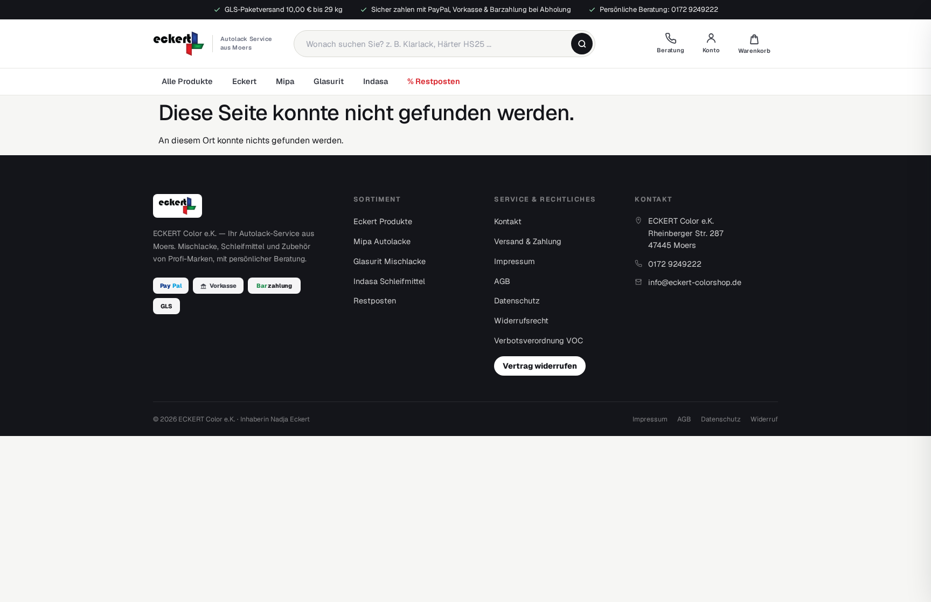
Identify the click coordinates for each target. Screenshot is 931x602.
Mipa (285, 81)
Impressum (514, 261)
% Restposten (433, 81)
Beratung (670, 50)
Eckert (244, 81)
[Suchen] (582, 43)
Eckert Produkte (382, 221)
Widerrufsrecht (521, 320)
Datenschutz (517, 300)
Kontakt (508, 221)
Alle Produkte (187, 81)
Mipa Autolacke (382, 241)
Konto (711, 50)
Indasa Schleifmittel (389, 281)
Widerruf (764, 419)
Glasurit (329, 81)
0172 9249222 (674, 264)
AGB (502, 281)
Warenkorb (754, 43)
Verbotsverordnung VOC (538, 340)
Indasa (375, 81)
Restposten (374, 300)
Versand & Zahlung (527, 241)
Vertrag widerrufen (540, 366)
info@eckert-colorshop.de (694, 282)
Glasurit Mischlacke (389, 261)
